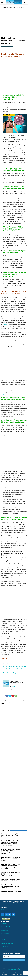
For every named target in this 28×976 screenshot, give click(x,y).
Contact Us (3, 910)
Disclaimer (14, 969)
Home (2, 7)
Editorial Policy (4, 930)
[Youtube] (13, 914)
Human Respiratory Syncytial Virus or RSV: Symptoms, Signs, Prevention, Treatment (10, 886)
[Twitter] (9, 696)
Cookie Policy (4, 946)
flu (11, 394)
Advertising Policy (5, 940)
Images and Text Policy (6, 927)
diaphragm (5, 324)
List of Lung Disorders (20, 7)
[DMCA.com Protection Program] (5, 919)
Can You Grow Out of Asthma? (21, 702)
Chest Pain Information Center (9, 7)
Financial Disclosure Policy (7, 943)
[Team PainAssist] (6, 685)
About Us (3, 909)
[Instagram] (6, 914)
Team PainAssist (10, 48)
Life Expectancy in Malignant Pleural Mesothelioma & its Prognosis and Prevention (12, 673)
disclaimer (13, 686)
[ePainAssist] (14, 2)
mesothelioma (16, 62)
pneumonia (6, 394)
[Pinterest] (12, 696)
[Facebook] (6, 696)
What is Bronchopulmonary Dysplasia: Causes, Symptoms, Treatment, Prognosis (10, 859)
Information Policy (5, 933)
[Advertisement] (14, 23)
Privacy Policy (4, 923)
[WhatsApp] (15, 696)
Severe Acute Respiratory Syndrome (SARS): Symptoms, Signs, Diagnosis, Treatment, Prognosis (10, 874)
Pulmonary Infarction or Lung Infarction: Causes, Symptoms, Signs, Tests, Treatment (11, 835)
